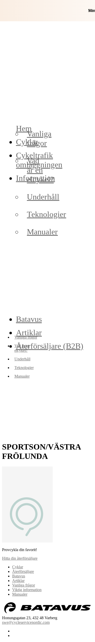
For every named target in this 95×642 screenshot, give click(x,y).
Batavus (29, 319)
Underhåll (43, 196)
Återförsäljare (23, 571)
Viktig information (27, 590)
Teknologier (46, 214)
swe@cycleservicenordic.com (26, 622)
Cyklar (17, 567)
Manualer (42, 231)
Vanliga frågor (39, 138)
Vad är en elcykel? (40, 170)
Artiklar (18, 580)
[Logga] (47, 613)
